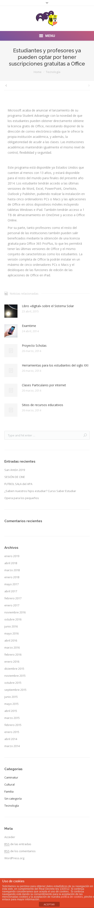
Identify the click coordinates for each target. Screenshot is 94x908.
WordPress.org (14, 858)
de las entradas (17, 844)
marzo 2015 (12, 718)
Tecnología (53, 72)
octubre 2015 (12, 683)
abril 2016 (10, 640)
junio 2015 (11, 697)
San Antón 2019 (14, 470)
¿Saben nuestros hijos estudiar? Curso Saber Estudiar (40, 491)
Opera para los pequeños (21, 498)
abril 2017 (10, 591)
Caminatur (11, 777)
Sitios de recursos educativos (42, 405)
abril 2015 (10, 711)
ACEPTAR (49, 904)
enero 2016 (11, 662)
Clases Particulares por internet (44, 385)
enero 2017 (11, 605)
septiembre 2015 (15, 690)
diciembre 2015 (14, 669)
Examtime (29, 326)
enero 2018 (11, 577)
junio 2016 (11, 626)
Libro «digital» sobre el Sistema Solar (48, 306)
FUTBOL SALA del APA (18, 484)
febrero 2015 (12, 725)
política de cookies (72, 896)
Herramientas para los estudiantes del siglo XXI (55, 365)
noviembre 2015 (15, 676)
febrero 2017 (12, 598)
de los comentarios (20, 851)
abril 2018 (10, 563)
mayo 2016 (11, 633)
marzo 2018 (12, 570)
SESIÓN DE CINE (14, 477)
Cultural (9, 784)
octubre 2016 (12, 619)
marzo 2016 (12, 647)
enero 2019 (11, 556)
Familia (9, 791)
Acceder (9, 837)
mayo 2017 (11, 584)
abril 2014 (10, 739)
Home (38, 72)
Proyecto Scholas (34, 345)
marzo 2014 (12, 746)
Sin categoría (13, 798)
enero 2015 (11, 732)
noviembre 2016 (15, 612)
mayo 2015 (11, 704)
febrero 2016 (12, 654)
